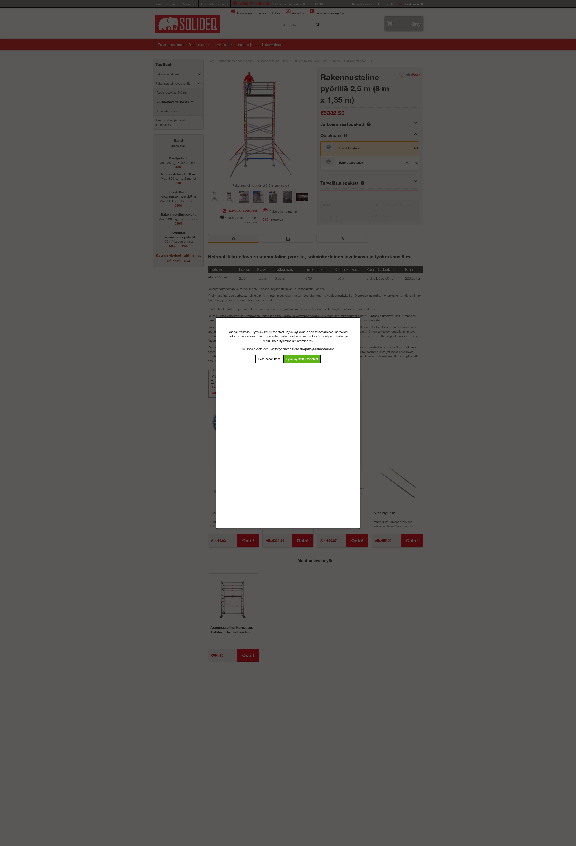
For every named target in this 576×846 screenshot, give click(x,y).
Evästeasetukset (269, 359)
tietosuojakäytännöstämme (313, 349)
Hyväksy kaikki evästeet (302, 359)
